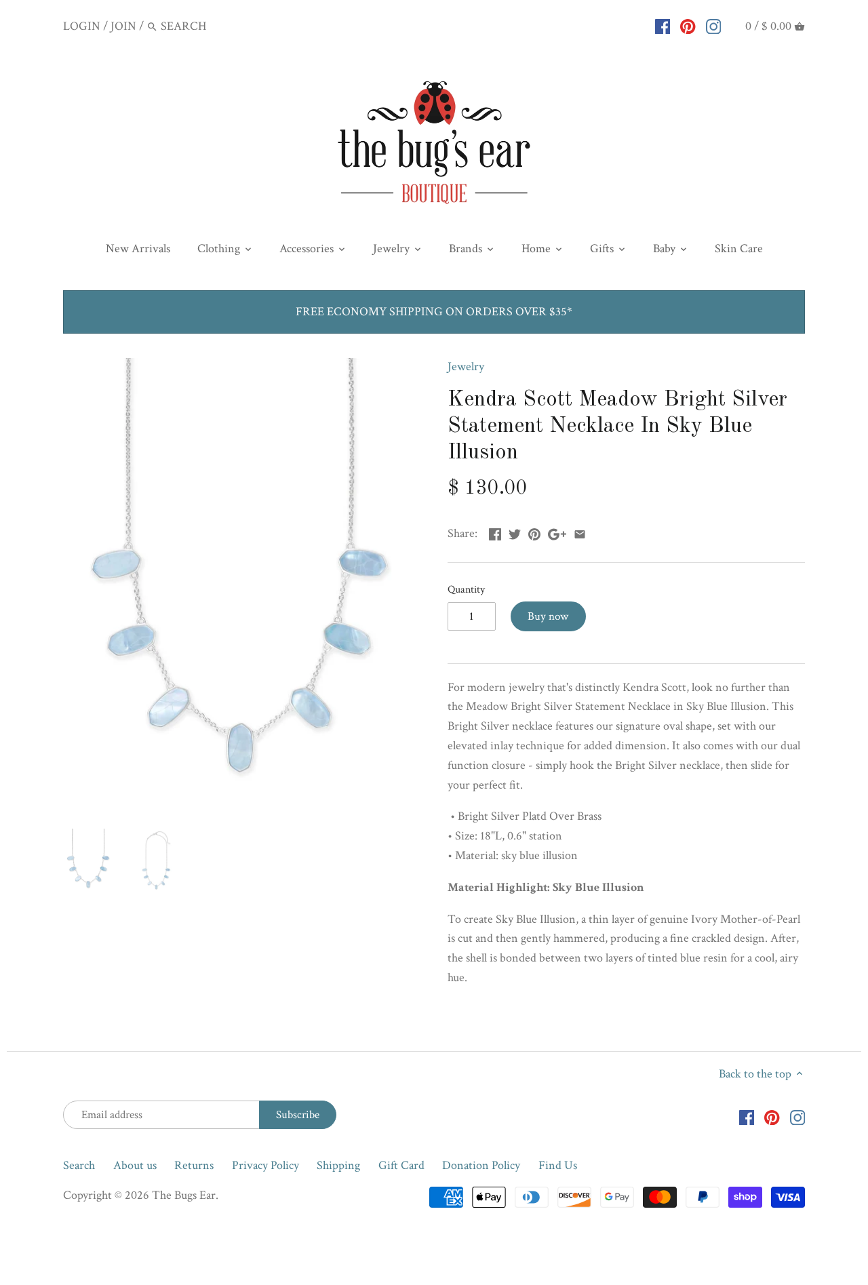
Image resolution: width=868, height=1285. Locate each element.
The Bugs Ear (184, 1195)
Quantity (466, 589)
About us (135, 1165)
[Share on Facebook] (495, 532)
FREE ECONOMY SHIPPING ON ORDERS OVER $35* (434, 311)
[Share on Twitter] (515, 532)
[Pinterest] (688, 26)
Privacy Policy (265, 1165)
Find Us (557, 1165)
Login (81, 26)
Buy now (548, 616)
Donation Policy (481, 1165)
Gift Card (401, 1165)
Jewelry (466, 366)
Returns (194, 1165)
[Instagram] (714, 26)
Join (123, 26)
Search (79, 1165)
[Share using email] (580, 532)
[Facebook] (663, 26)
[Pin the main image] (534, 532)
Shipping (338, 1165)
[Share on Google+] (557, 532)
